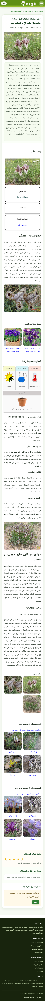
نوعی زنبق (12, 752)
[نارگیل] (29, 3)
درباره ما (41, 998)
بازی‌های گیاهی (38, 961)
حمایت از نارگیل (38, 968)
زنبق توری (12, 839)
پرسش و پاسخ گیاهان (36, 946)
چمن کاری (28, 11)
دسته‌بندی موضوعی (37, 949)
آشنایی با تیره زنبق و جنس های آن (29, 794)
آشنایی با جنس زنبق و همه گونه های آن (26, 730)
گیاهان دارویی (38, 11)
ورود (4, 3)
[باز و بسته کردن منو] (41, 3)
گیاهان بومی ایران (16, 11)
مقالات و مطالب (38, 952)
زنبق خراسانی (32, 752)
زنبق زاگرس (32, 775)
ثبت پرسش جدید (38, 965)
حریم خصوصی (27, 998)
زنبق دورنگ (12, 775)
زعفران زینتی (13, 815)
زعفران (32, 839)
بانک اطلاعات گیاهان (37, 942)
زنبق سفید (35, 151)
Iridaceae (22, 225)
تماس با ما (40, 971)
